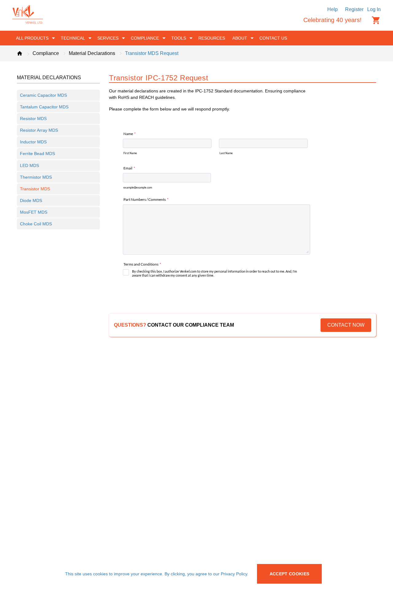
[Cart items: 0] (376, 20)
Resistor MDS (33, 118)
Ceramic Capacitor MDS (43, 95)
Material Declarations (92, 53)
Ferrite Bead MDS (37, 153)
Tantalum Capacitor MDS (44, 106)
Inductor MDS (33, 141)
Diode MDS (31, 200)
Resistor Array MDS (39, 130)
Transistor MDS (35, 188)
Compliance (46, 53)
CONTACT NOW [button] (345, 325)
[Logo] (27, 22)
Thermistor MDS (36, 177)
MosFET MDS (33, 212)
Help (332, 9)
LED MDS (29, 165)
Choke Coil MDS (36, 223)
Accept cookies (289, 573)
